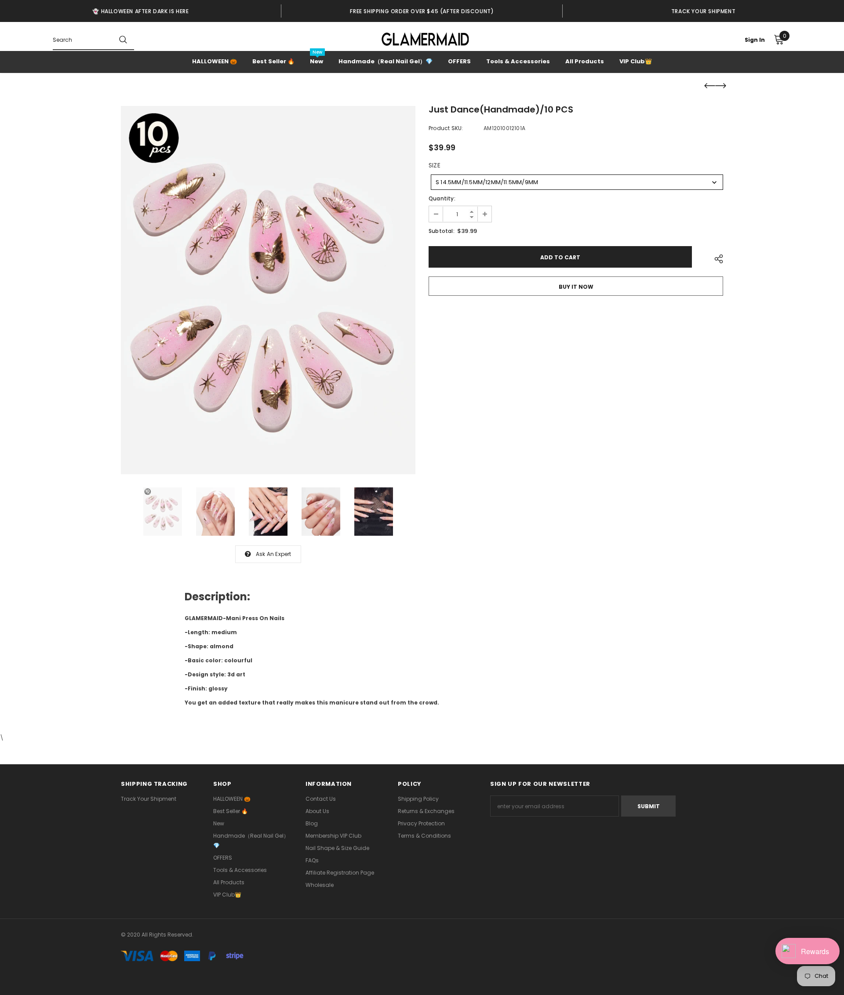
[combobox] (577, 182)
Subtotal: (442, 231)
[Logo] (425, 39)
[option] (140, 11)
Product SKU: (446, 128)
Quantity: (442, 198)
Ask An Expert (273, 554)
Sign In (755, 40)
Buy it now (576, 287)
